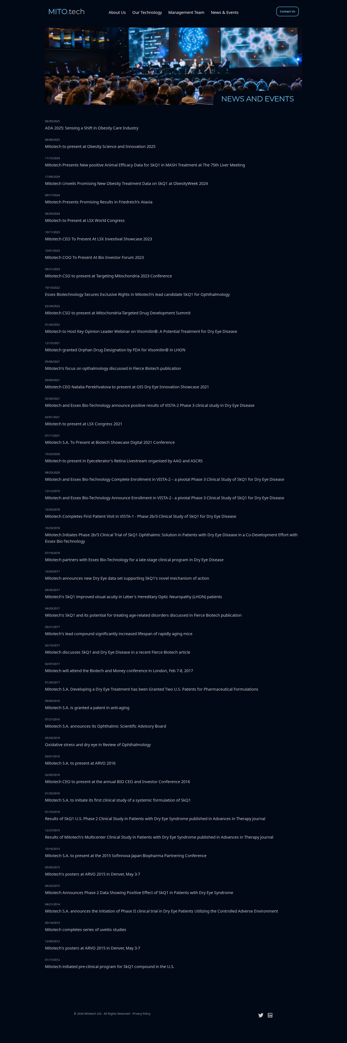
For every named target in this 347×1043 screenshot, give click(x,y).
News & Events (225, 12)
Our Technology (147, 12)
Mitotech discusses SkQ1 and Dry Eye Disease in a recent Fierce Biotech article (117, 652)
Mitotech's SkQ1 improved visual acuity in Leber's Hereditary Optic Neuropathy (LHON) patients (133, 596)
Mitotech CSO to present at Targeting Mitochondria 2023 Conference (108, 276)
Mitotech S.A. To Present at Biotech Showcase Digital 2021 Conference (110, 442)
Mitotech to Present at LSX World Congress (85, 220)
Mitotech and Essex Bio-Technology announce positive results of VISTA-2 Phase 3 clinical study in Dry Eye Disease (149, 405)
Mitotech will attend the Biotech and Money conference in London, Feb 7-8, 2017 (119, 670)
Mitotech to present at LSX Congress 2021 (83, 424)
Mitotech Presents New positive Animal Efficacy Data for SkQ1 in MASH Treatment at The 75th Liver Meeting (145, 165)
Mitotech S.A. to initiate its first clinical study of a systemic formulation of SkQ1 (118, 800)
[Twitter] (261, 1015)
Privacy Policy (141, 1013)
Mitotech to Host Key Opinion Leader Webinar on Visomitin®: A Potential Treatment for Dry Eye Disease (141, 331)
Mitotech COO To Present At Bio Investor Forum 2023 (94, 257)
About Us (117, 12)
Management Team (186, 12)
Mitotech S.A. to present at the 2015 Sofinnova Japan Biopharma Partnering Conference (125, 855)
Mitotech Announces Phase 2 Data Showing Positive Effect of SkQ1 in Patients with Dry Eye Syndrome (139, 892)
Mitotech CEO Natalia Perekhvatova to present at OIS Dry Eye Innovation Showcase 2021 (127, 387)
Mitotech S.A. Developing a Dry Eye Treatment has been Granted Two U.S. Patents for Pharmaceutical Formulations (151, 689)
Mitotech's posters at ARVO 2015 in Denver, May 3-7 (92, 874)
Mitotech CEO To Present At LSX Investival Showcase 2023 (98, 239)
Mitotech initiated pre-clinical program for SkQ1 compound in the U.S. (109, 966)
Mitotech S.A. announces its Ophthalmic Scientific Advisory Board (105, 726)
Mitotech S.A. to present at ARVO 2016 (80, 763)
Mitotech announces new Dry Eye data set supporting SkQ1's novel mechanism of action (127, 578)
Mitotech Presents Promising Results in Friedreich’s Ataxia (98, 202)
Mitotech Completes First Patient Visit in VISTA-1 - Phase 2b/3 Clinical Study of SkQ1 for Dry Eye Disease (140, 516)
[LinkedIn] (270, 1015)
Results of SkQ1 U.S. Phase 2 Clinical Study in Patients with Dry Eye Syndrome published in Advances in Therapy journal (155, 818)
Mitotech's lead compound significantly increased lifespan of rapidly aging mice (118, 633)
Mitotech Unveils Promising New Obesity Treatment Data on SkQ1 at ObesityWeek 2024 (126, 183)
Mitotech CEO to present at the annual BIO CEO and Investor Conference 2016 (117, 781)
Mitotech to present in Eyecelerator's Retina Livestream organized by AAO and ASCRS (124, 461)
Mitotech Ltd (92, 1013)
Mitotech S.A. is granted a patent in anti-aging (87, 707)
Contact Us (287, 11)
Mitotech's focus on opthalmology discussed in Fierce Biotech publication (113, 368)
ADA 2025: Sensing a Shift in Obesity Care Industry (91, 128)
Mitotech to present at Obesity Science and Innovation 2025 (100, 146)
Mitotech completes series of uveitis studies (85, 929)
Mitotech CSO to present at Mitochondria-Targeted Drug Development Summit (118, 313)
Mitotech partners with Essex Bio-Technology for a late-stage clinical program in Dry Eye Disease (134, 559)
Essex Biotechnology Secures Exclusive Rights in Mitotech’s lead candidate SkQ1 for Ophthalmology (137, 294)
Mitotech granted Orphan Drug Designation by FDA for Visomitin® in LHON (115, 350)
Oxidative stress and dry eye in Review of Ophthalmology (98, 744)
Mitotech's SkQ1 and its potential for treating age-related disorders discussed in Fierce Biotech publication (143, 615)
